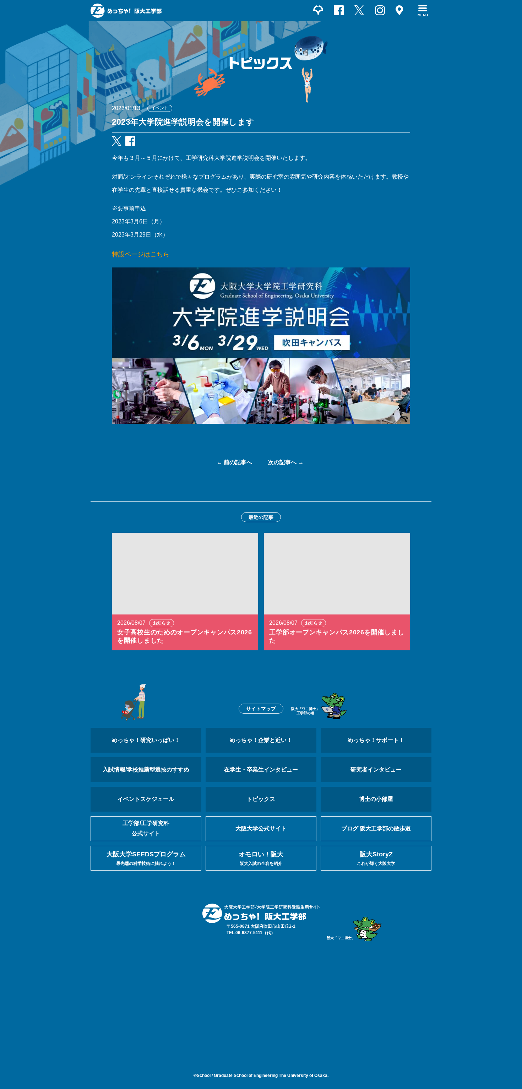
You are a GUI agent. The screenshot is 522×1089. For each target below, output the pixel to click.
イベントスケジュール (146, 799)
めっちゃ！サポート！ (376, 740)
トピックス (261, 799)
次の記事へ (282, 462)
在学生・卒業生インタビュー (261, 769)
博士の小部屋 (376, 799)
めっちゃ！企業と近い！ (261, 740)
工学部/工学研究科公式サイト (146, 828)
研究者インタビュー (376, 769)
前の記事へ (238, 462)
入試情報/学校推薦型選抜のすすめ (146, 769)
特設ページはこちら (140, 254)
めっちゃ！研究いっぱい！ (146, 740)
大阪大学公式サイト (261, 828)
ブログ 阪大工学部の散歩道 (376, 828)
